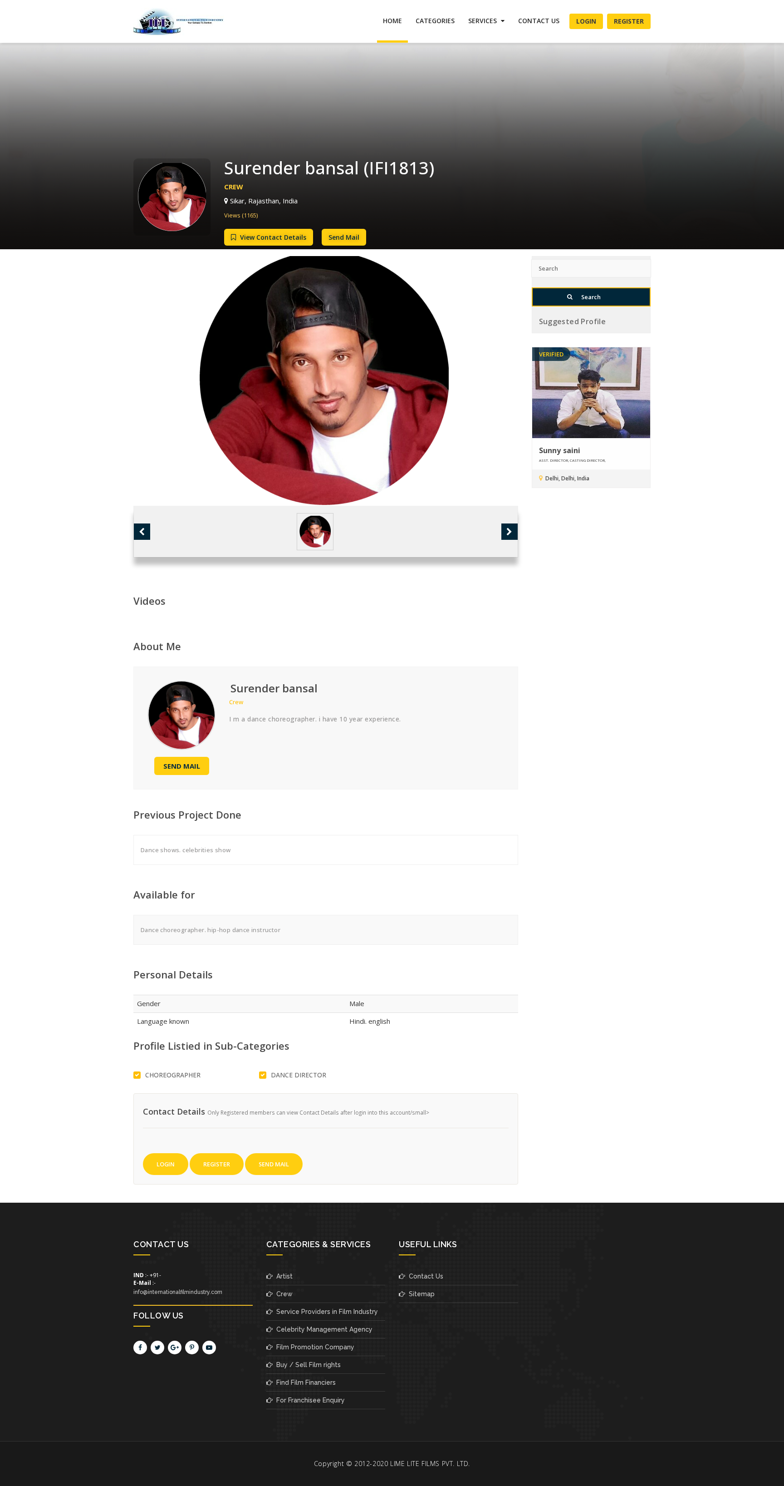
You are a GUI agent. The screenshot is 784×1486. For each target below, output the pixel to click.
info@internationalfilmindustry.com (177, 1292)
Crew (283, 1294)
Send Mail (343, 237)
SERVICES (483, 20)
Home (392, 20)
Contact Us (538, 20)
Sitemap (420, 1294)
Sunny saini (560, 450)
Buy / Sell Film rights (307, 1364)
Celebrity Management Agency (322, 1329)
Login (586, 21)
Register (629, 21)
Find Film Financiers (304, 1382)
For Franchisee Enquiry (309, 1400)
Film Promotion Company (313, 1347)
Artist (283, 1276)
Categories (435, 20)
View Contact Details (272, 237)
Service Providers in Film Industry (325, 1311)
